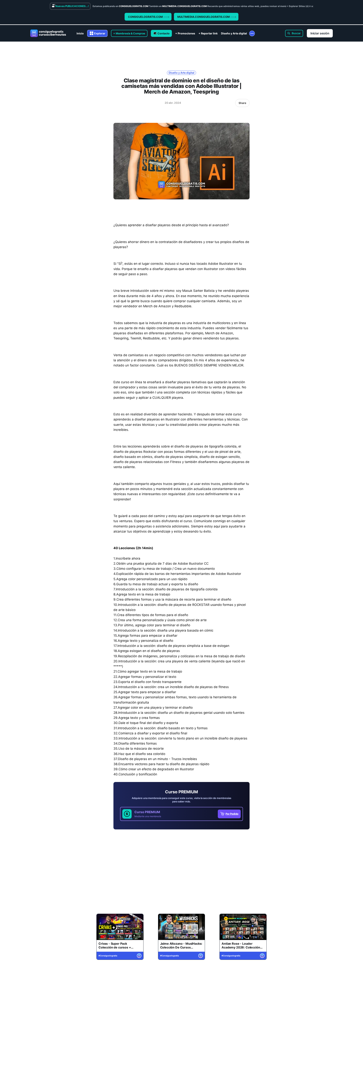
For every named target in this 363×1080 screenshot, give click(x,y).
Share (242, 103)
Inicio (80, 33)
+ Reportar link (208, 33)
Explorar (99, 33)
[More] (252, 33)
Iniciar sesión (319, 33)
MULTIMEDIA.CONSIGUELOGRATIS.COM (203, 16)
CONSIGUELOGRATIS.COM (145, 16)
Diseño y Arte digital (234, 33)
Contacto (163, 33)
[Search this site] (294, 33)
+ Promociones (185, 33)
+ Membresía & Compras (129, 33)
